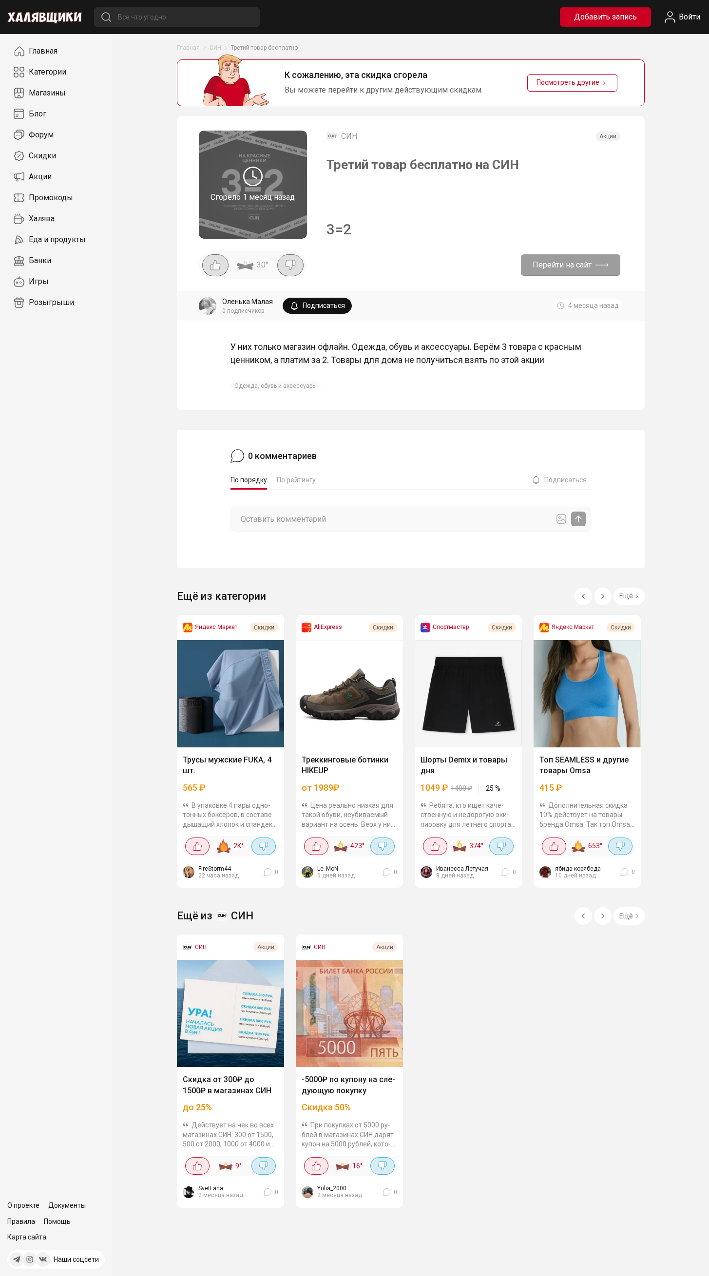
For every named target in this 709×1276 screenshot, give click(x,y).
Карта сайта (26, 1237)
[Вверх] (692, 1259)
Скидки (264, 627)
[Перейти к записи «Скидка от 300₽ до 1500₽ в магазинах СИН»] (230, 1013)
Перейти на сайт (562, 264)
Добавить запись (605, 16)
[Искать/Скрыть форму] (106, 17)
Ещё (626, 596)
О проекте (23, 1205)
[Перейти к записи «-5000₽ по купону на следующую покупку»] (349, 1013)
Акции (607, 136)
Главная (188, 47)
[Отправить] (578, 519)
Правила (21, 1221)
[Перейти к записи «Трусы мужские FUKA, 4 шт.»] (230, 693)
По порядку (248, 480)
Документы (67, 1205)
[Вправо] (603, 596)
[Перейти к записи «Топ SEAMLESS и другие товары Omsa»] (587, 693)
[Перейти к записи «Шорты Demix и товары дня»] (468, 693)
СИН (215, 47)
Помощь (57, 1221)
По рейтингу (296, 480)
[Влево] (583, 596)
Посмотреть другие (568, 82)
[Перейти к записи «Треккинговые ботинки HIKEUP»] (349, 693)
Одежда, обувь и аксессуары (275, 385)
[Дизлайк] (290, 265)
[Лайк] (215, 265)
